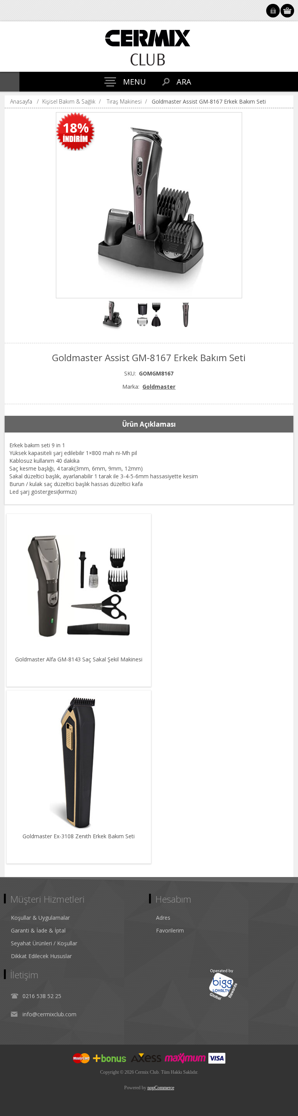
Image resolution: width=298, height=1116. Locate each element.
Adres (163, 917)
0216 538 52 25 (42, 996)
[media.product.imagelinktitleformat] (78, 586)
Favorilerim (170, 930)
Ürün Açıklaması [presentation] (149, 424)
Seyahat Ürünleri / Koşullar (44, 943)
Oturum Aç (273, 10)
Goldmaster (158, 386)
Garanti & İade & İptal (38, 930)
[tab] (149, 424)
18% (75, 128)
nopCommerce (160, 1087)
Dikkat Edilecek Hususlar (41, 956)
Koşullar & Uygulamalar (40, 917)
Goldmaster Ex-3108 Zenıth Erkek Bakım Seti (79, 836)
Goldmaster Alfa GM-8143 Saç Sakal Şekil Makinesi (78, 659)
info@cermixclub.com (49, 1014)
